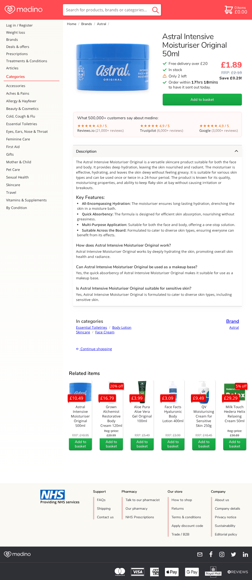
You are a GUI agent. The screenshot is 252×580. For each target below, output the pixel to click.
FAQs (101, 500)
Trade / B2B (180, 534)
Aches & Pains (17, 93)
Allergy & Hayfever (21, 101)
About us (222, 500)
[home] (31, 10)
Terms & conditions (186, 517)
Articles (12, 68)
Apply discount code (187, 525)
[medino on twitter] (231, 554)
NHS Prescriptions (140, 517)
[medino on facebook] (208, 554)
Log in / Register (19, 25)
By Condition (16, 207)
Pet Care (13, 169)
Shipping (103, 508)
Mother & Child (18, 162)
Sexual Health (17, 177)
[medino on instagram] (219, 554)
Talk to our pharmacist (143, 500)
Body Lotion (121, 327)
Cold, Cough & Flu (20, 116)
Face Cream (104, 332)
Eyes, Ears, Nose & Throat (27, 131)
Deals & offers (17, 46)
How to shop (182, 500)
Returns (178, 508)
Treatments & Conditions (26, 61)
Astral (101, 24)
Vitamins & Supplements (26, 200)
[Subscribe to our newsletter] (198, 554)
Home (71, 24)
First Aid (13, 146)
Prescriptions (17, 53)
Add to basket (202, 99)
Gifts (10, 154)
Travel (11, 192)
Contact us (105, 517)
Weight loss (15, 32)
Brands (12, 39)
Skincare (13, 184)
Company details (227, 508)
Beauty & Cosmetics (22, 108)
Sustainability (225, 525)
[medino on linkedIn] (243, 554)
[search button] (155, 10)
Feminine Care (18, 139)
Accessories (15, 85)
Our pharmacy (136, 508)
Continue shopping (95, 348)
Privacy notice (225, 517)
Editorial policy (226, 534)
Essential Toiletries (21, 123)
